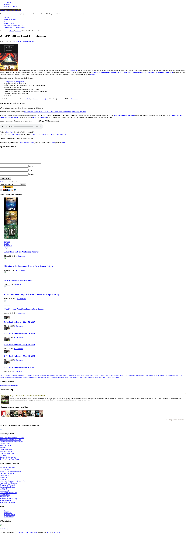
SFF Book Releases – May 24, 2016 (19, 333)
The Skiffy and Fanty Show (9, 459)
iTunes (20, 142)
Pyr (158, 375)
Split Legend (4, 491)
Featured (12, 134)
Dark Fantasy (46, 375)
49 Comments (20, 270)
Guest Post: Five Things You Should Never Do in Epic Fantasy (31, 294)
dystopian (52, 375)
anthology (22, 375)
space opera (15, 377)
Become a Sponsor (10, 6)
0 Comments (18, 326)
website (92, 74)
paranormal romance (143, 375)
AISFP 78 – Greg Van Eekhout (18, 280)
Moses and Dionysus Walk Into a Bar (12, 481)
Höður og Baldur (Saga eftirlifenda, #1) (107, 72)
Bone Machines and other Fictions (11, 442)
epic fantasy (63, 375)
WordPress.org (9, 517)
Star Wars (25, 377)
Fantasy (45, 134)
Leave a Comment (28, 41)
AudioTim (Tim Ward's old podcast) (12, 438)
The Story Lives (5, 500)
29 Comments (18, 284)
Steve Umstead (5, 495)
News (6, 21)
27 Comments (20, 313)
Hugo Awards (88, 375)
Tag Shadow (4, 497)
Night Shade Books (130, 375)
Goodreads (74, 99)
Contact (7, 4)
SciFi (66, 134)
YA (107, 377)
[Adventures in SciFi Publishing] (5, 400)
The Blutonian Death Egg (9, 498)
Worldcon (81, 377)
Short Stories (8, 377)
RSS (53, 142)
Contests (40, 375)
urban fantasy (64, 377)
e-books (58, 375)
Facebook (43, 117)
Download (9, 132)
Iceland (50, 134)
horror (82, 375)
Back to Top (4, 529)
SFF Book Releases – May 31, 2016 (19, 322)
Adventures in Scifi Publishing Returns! (21, 252)
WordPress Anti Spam (4, 181)
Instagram (45, 99)
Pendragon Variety (6, 451)
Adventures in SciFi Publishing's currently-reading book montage (23, 395)
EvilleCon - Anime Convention (10, 471)
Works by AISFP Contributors (14, 27)
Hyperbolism (4, 447)
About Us (7, 3)
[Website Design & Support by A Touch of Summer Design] (1, 525)
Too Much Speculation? (8, 502)
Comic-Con (35, 375)
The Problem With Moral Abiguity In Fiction (24, 309)
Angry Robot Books (14, 375)
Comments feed (9, 515)
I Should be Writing (6, 449)
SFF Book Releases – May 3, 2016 (19, 367)
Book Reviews (9, 23)
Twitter (35, 99)
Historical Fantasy (76, 375)
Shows (6, 17)
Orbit (136, 375)
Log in (6, 511)
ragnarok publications (165, 375)
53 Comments (20, 256)
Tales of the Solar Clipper (8, 457)
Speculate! (3, 455)
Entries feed (8, 513)
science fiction (59, 134)
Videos (70, 377)
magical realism (109, 375)
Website (31, 174)
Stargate (20, 377)
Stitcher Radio (29, 142)
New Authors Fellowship (8, 483)
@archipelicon (19, 82)
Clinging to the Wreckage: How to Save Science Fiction (28, 266)
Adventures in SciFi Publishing (10, 10)
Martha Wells (4, 477)
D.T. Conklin (4, 469)
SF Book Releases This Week (14, 25)
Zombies (117, 377)
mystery (122, 375)
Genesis (48, 532)
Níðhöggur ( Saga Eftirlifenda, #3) (160, 72)
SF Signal (3, 489)
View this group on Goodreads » (175, 420)
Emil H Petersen (36, 134)
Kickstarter (102, 375)
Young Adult (111, 377)
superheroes (37, 377)
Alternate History (4, 375)
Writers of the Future (100, 377)
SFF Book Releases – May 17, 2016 (19, 344)
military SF (117, 375)
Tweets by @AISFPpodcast (9, 385)
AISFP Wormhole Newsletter (124, 115)
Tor (60, 377)
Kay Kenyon (4, 475)
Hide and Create (5, 445)
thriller (57, 377)
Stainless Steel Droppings (8, 493)
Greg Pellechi (16, 41)
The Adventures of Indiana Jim (10, 440)
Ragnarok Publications (7, 487)
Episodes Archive (10, 19)
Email (31, 170)
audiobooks (29, 375)
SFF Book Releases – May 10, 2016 (19, 356)
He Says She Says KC (7, 473)
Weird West (75, 377)
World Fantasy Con (89, 377)
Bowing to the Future (7, 467)
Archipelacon (73, 70)
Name (31, 166)
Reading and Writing (7, 453)
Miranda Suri (4, 479)
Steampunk (31, 377)
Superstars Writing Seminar (48, 377)
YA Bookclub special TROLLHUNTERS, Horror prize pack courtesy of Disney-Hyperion (55, 112)
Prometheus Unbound (7, 485)
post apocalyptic (153, 375)
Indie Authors (95, 375)
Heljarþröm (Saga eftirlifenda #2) (135, 72)
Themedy (57, 532)
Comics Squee (5, 443)
